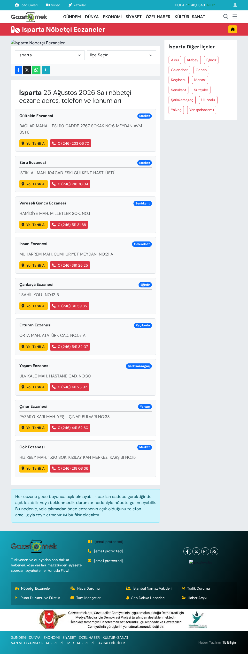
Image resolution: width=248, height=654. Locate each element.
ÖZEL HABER (158, 16)
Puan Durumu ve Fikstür (40, 597)
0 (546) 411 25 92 (72, 387)
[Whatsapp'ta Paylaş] (36, 70)
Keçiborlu (178, 79)
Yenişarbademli (201, 109)
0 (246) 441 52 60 (73, 427)
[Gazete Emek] (29, 16)
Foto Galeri (29, 5)
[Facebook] (187, 551)
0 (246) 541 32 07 (73, 346)
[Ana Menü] (234, 17)
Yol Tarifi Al (36, 143)
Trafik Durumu (198, 588)
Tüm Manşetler (88, 597)
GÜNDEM (72, 16)
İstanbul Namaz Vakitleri (152, 588)
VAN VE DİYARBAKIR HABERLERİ (36, 643)
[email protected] (109, 541)
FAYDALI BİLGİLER (111, 643)
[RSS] (214, 551)
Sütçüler (201, 90)
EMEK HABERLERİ (79, 643)
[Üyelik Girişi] (233, 5)
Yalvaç (176, 109)
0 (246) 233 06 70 (73, 143)
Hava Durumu (88, 588)
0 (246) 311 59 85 (72, 306)
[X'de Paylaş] (27, 70)
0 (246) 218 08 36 (73, 468)
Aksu (175, 60)
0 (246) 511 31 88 (72, 224)
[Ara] (226, 17)
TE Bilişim (229, 642)
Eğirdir (211, 60)
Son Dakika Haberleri (147, 597)
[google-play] (201, 562)
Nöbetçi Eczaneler (36, 588)
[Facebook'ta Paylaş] (18, 70)
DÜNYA (92, 16)
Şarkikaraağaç (182, 100)
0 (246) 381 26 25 (73, 265)
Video (55, 5)
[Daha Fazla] (46, 70)
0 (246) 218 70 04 (73, 184)
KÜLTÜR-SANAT (190, 16)
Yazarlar (79, 5)
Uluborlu (208, 100)
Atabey (192, 60)
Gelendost (179, 70)
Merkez (200, 79)
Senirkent (178, 90)
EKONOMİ (112, 16)
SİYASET (134, 16)
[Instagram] (205, 551)
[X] (196, 551)
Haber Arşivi (197, 597)
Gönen (201, 70)
